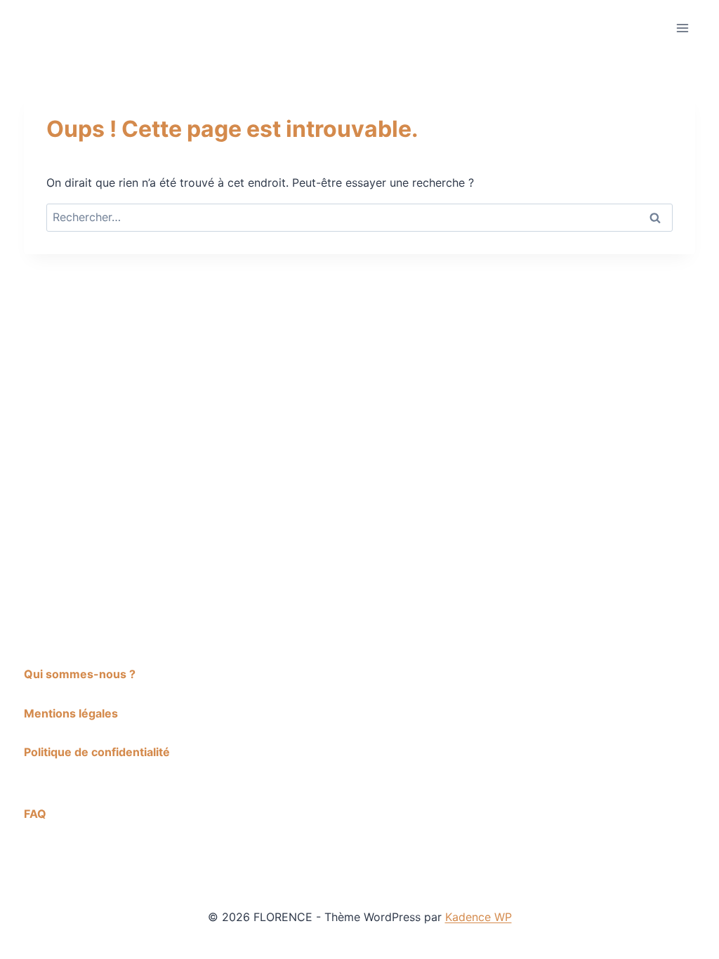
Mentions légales (71, 713)
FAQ (35, 814)
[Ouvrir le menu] (682, 28)
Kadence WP (478, 917)
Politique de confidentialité (97, 752)
